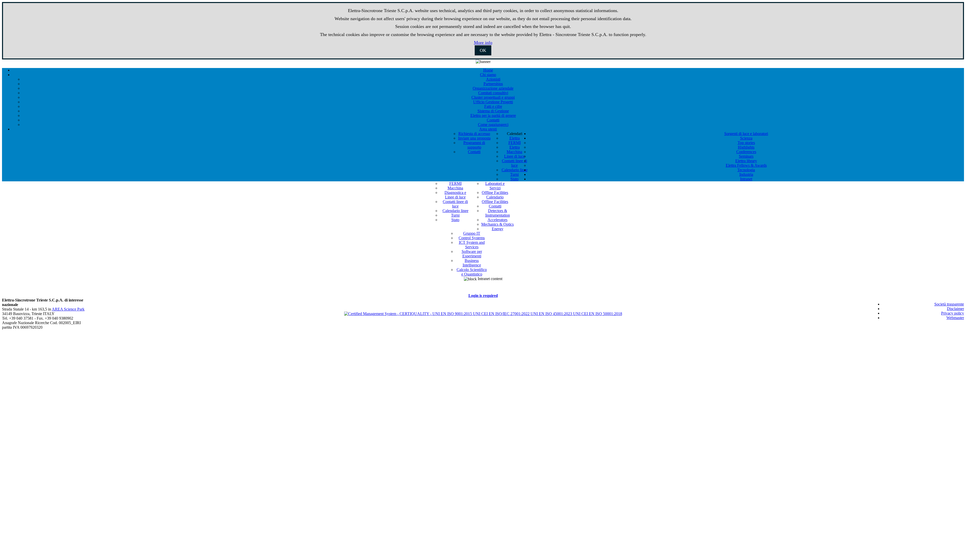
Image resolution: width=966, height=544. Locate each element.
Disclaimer (955, 309)
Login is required (483, 295)
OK (483, 50)
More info (483, 42)
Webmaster (955, 318)
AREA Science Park (68, 309)
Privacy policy (952, 313)
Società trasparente (949, 304)
